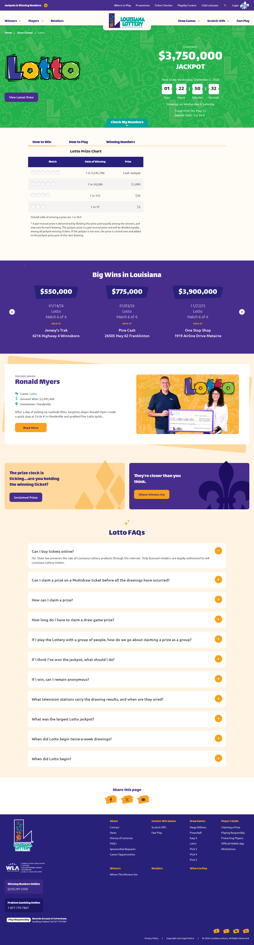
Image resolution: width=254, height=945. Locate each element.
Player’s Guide (230, 821)
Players (33, 21)
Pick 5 (193, 849)
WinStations (228, 849)
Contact (114, 827)
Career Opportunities (122, 854)
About (114, 821)
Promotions (143, 5)
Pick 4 (193, 854)
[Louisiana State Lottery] (127, 21)
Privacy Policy (151, 938)
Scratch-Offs (216, 21)
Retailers (57, 21)
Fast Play (243, 21)
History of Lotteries (121, 838)
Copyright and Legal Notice (180, 938)
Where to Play (122, 5)
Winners (11, 21)
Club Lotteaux (210, 5)
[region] (85, 194)
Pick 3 (193, 859)
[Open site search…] (225, 5)
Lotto (41, 32)
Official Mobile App (232, 843)
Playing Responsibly (233, 832)
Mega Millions (198, 827)
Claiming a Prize (230, 827)
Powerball (196, 832)
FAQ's (113, 843)
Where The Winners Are (124, 874)
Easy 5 (193, 838)
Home (8, 32)
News (113, 832)
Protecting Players (232, 838)
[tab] (41, 142)
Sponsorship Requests (123, 849)
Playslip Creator (187, 5)
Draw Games (187, 21)
